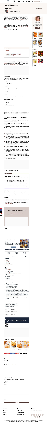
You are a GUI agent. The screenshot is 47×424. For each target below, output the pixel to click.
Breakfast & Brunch (9, 4)
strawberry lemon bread (8, 203)
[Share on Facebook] (1, 210)
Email (5, 399)
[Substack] (39, 417)
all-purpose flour (9, 269)
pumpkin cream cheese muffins (13, 64)
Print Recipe (8, 249)
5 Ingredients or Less (28, 1)
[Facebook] (37, 1)
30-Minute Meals (19, 1)
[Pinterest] (35, 1)
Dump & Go (32, 1)
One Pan (18, 416)
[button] (5, 8)
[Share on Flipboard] (1, 213)
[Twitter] (43, 415)
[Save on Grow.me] (1, 217)
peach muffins (20, 26)
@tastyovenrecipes (14, 319)
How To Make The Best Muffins (10, 55)
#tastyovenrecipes (20, 319)
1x (5, 267)
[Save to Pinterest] (1, 208)
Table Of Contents (8, 48)
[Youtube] (39, 1)
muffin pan (7, 260)
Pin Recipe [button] (17, 249)
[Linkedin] (35, 417)
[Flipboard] (37, 417)
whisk (6, 264)
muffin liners (7, 261)
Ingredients (7, 50)
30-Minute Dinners (20, 410)
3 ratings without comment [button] (16, 364)
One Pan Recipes (23, 1)
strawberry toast (6, 20)
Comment (6, 384)
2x (6, 267)
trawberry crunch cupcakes (21, 19)
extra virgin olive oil (9, 272)
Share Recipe (25, 249)
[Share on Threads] (1, 215)
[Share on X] (1, 212)
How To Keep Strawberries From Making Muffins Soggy (13, 53)
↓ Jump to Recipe (39, 8)
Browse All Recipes (14, 1)
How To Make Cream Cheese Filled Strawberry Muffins (13, 54)
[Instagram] (38, 415)
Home (5, 4)
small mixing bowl (8, 263)
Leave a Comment (18, 11)
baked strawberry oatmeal (22, 20)
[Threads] (40, 415)
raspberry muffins (23, 200)
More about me (38, 27)
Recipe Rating (6, 381)
